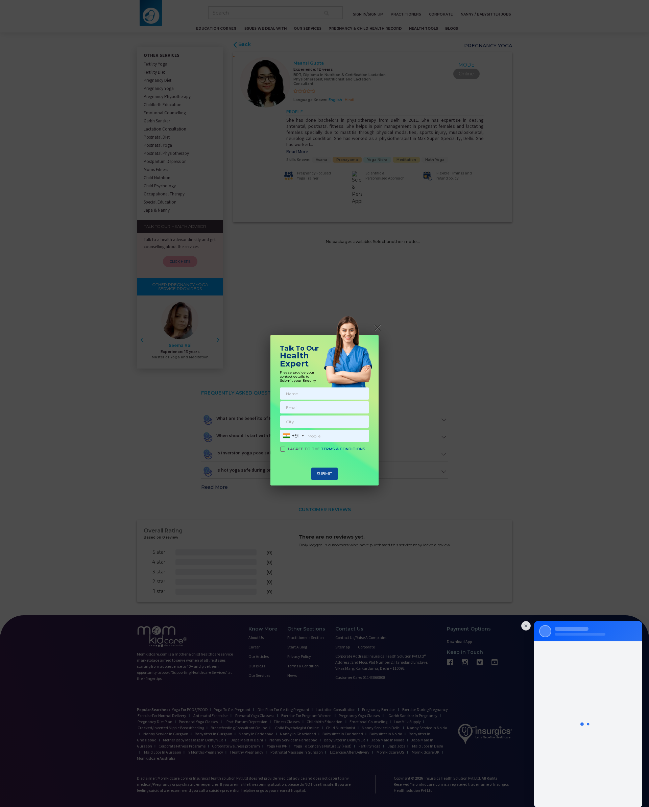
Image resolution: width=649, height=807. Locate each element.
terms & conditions (343, 449)
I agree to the (326, 449)
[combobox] (293, 436)
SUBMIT (324, 473)
